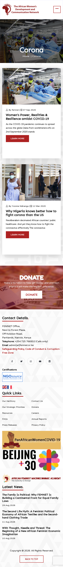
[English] (4, 387)
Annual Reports (39, 419)
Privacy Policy (38, 425)
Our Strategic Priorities (13, 407)
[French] (9, 387)
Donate (32, 294)
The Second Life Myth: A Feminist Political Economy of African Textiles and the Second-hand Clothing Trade (30, 514)
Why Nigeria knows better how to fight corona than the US (31, 213)
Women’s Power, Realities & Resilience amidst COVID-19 (27, 117)
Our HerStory (8, 401)
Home (26, 56)
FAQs (5, 419)
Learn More (17, 138)
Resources (7, 413)
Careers (35, 413)
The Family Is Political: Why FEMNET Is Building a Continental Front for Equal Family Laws (30, 498)
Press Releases (9, 425)
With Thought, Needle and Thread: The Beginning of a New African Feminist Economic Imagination (31, 531)
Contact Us (37, 401)
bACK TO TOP (31, 559)
